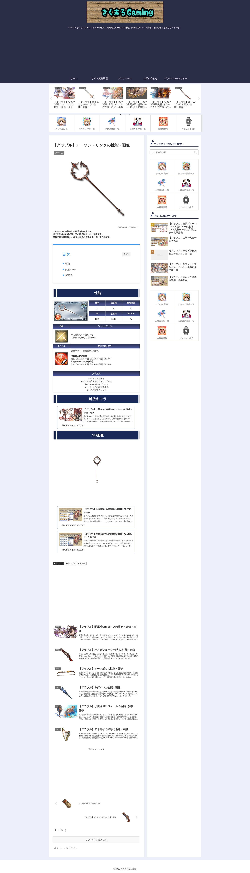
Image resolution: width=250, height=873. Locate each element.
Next (199, 98)
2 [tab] (125, 114)
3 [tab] (129, 114)
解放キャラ (70, 269)
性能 (67, 263)
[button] (195, 152)
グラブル (59, 563)
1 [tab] (120, 114)
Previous (50, 98)
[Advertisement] (125, 52)
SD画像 (69, 275)
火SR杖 (83, 563)
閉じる (126, 254)
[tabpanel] (65, 98)
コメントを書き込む (96, 839)
